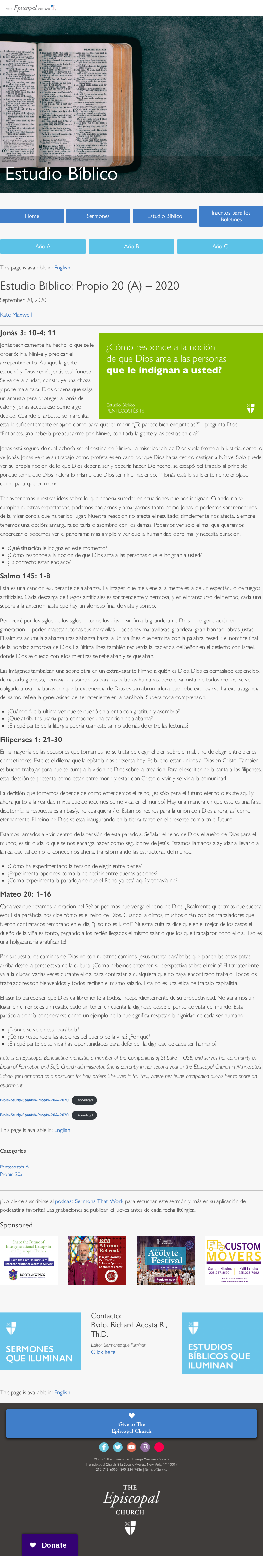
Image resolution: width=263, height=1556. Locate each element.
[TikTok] (159, 1447)
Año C (220, 246)
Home (32, 215)
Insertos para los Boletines (231, 216)
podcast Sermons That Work (89, 1201)
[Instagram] (145, 1447)
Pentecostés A (14, 1167)
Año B (131, 246)
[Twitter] (118, 1447)
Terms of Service (156, 1469)
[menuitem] (62, 267)
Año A (43, 246)
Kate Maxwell (16, 314)
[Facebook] (104, 1447)
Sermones (98, 215)
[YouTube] (131, 1447)
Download (84, 1100)
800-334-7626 (131, 1469)
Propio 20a (11, 1174)
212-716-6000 (107, 1469)
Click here (103, 1351)
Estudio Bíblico (165, 215)
